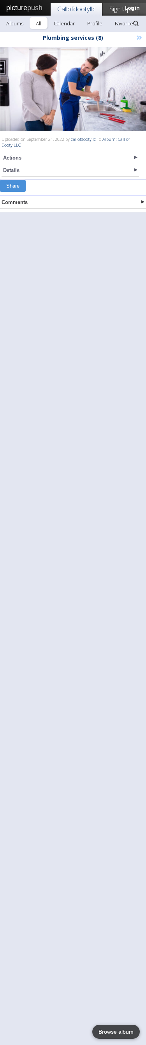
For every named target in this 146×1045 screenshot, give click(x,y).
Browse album (116, 1032)
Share (12, 186)
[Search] (136, 23)
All (38, 23)
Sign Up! (120, 8)
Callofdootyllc (76, 8)
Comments (15, 202)
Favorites (125, 23)
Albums (14, 23)
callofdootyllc (83, 139)
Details (11, 170)
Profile (94, 23)
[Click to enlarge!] (73, 89)
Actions (12, 158)
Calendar (64, 23)
